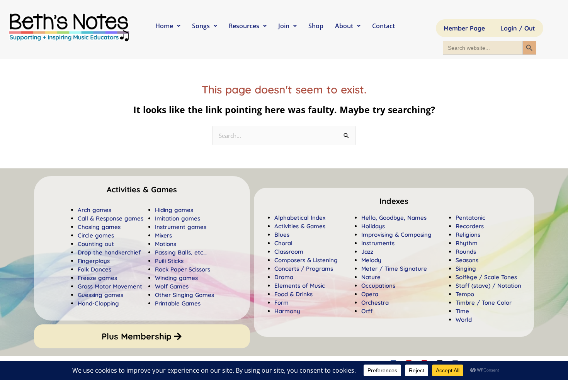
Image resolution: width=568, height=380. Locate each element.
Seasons (467, 260)
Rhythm (467, 243)
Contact (383, 26)
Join (283, 26)
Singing (466, 268)
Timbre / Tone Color (484, 302)
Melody (371, 260)
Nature (371, 277)
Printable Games (178, 303)
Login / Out (517, 28)
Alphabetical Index (299, 217)
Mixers (163, 235)
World (464, 319)
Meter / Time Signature (394, 268)
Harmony (287, 311)
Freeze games (97, 278)
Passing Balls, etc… (181, 252)
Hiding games (174, 210)
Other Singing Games (184, 295)
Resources (244, 26)
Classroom (288, 251)
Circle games (96, 235)
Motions (165, 244)
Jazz (367, 251)
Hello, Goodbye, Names (394, 217)
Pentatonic (470, 217)
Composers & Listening (306, 260)
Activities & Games (299, 226)
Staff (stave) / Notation (488, 285)
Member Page (464, 28)
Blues (281, 234)
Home (164, 26)
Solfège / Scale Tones (486, 277)
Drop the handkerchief (109, 252)
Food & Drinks (293, 294)
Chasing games (99, 227)
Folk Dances (94, 269)
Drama (283, 277)
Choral (283, 243)
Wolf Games (172, 286)
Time (462, 311)
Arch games (94, 210)
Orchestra (375, 302)
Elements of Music (299, 285)
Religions (468, 234)
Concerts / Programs (303, 268)
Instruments (378, 243)
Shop (315, 26)
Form (281, 302)
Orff (366, 311)
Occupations (378, 285)
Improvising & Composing (396, 234)
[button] (393, 201)
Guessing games (100, 295)
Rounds (466, 251)
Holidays (373, 226)
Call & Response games (110, 218)
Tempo (465, 294)
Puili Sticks (169, 261)
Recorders (470, 226)
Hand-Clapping (98, 303)
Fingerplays (94, 261)
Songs (201, 26)
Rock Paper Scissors (182, 269)
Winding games (176, 278)
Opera (369, 294)
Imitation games (177, 218)
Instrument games (180, 227)
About (344, 26)
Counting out (96, 244)
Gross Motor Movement (110, 286)
